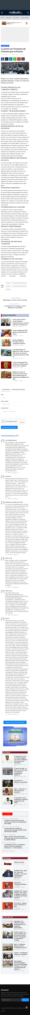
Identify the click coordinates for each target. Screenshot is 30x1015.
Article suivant (14, 304)
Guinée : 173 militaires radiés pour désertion (20, 953)
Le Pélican (16, 793)
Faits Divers (16, 17)
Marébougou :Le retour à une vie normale (15, 300)
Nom (2, 394)
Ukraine (8, 283)
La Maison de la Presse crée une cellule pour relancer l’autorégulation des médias (15, 822)
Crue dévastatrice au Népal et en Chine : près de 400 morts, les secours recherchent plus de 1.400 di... (21, 353)
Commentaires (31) (10, 435)
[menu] (2, 12)
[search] (28, 12)
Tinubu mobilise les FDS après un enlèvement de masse (20, 332)
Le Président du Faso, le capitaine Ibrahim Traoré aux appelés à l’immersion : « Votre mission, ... (14, 846)
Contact (3, 1011)
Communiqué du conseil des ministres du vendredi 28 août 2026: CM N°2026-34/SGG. (15, 830)
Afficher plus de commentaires (14, 722)
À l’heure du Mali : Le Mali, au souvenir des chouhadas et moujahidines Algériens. (20, 772)
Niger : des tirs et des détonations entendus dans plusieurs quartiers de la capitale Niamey (15, 838)
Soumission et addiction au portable (20, 781)
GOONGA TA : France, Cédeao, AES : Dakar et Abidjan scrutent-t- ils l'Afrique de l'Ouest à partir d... (21, 894)
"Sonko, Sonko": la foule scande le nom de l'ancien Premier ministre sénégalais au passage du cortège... (20, 936)
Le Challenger (17, 886)
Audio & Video (24, 17)
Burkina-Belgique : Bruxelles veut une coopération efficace (19, 341)
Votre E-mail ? (4, 401)
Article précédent (16, 298)
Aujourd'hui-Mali (17, 878)
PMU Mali (8, 17)
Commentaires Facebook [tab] (18, 389)
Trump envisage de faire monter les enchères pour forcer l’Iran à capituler (20, 364)
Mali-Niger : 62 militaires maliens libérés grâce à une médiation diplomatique (20, 924)
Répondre (11, 472)
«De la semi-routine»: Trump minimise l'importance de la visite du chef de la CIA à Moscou (21, 322)
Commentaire (4, 408)
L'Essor (15, 764)
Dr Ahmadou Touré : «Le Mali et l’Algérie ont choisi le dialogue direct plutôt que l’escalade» (20, 760)
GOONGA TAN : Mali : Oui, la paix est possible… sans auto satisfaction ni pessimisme (20, 874)
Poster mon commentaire (9, 427)
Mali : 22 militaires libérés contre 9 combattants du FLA (20, 946)
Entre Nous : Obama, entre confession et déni (20, 904)
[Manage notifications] (26, 1007)
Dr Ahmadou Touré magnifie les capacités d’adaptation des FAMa (21, 800)
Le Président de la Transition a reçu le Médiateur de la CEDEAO (15, 306)
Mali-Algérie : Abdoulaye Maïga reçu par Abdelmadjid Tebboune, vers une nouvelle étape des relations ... (20, 965)
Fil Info (2, 17)
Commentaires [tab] (6, 389)
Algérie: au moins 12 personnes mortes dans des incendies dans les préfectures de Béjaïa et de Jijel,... (21, 375)
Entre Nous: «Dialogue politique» (20, 883)
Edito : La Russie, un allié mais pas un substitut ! (20, 790)
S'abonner (25, 1000)
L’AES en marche (19, 862)
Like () (17, 472)
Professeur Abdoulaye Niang (19, 283)
